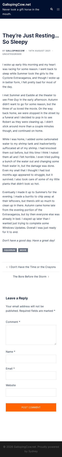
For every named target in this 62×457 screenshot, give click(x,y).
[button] (51, 9)
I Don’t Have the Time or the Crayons (32, 267)
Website (11, 385)
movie (23, 250)
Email (10, 368)
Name (10, 351)
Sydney (33, 451)
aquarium (9, 250)
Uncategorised (12, 54)
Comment (13, 321)
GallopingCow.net (16, 4)
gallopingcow (15, 50)
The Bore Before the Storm (29, 276)
